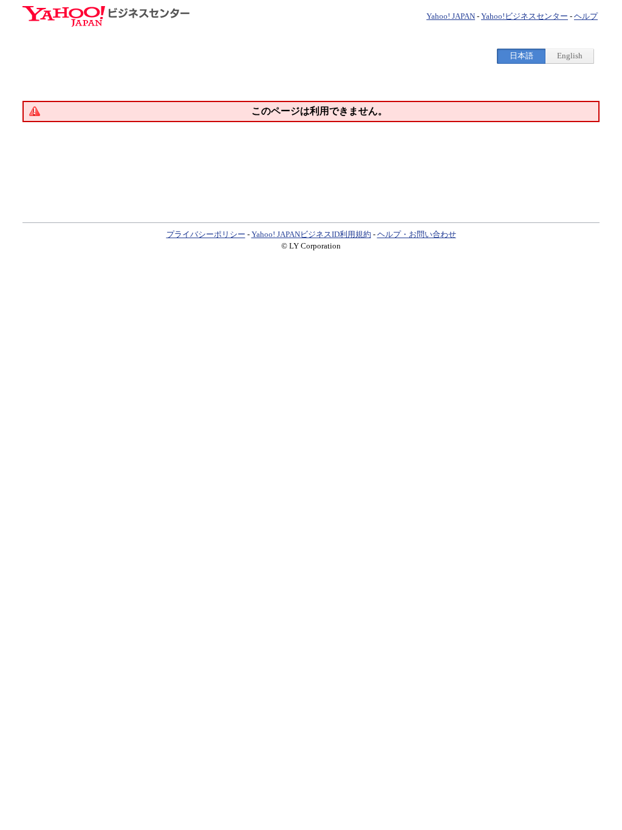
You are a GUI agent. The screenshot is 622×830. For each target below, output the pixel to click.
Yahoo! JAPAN (450, 16)
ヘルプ (586, 16)
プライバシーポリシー (205, 234)
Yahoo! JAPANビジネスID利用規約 (311, 234)
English (570, 55)
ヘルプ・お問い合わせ (416, 234)
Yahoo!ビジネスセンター (524, 16)
